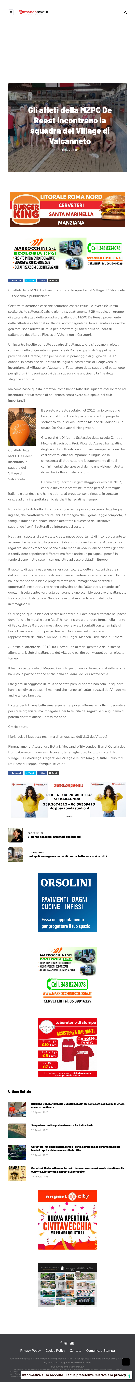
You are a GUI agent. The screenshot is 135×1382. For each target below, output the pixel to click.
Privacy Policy (30, 1350)
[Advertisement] (67, 53)
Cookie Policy (55, 1350)
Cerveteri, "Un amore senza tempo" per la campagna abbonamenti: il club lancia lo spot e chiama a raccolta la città (75, 1148)
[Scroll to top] (126, 1362)
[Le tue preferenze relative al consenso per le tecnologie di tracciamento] (129, 1376)
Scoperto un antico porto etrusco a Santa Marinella (62, 1125)
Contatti (75, 1350)
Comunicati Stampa (100, 1350)
